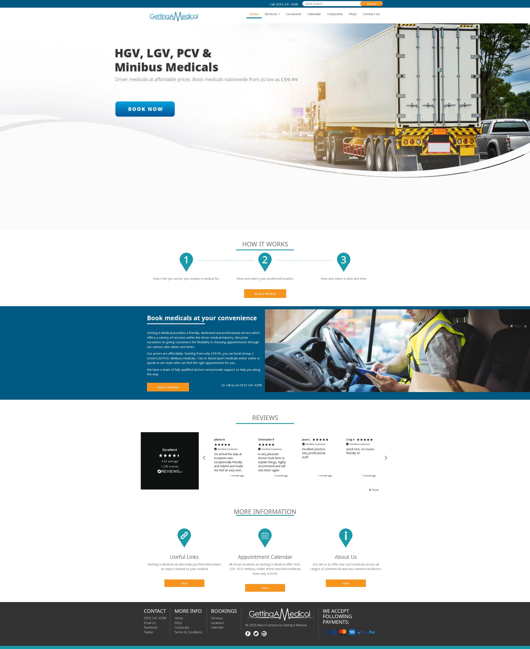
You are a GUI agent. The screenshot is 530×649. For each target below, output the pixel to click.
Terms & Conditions (188, 632)
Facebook (150, 627)
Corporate (335, 14)
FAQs (353, 14)
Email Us (150, 623)
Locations (293, 14)
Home (254, 14)
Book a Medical (265, 294)
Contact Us (371, 14)
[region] (295, 457)
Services (271, 14)
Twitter (148, 632)
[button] (204, 458)
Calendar (314, 14)
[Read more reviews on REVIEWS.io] (169, 471)
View (184, 583)
